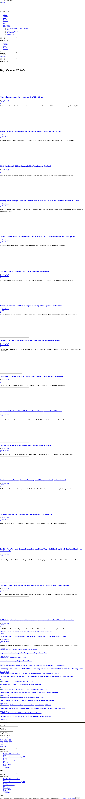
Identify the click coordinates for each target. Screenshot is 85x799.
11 (7, 739)
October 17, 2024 (4, 101)
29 (2, 744)
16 (4, 741)
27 (11, 742)
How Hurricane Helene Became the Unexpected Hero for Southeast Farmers (25, 445)
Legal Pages (6, 26)
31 (6, 744)
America (5, 16)
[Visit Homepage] (3, 2)
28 (1, 744)
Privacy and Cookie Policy (68, 798)
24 (6, 742)
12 (9, 739)
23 (4, 742)
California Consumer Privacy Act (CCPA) (18, 28)
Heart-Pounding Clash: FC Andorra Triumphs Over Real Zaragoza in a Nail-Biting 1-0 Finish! (32, 708)
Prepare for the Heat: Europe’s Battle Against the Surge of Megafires (23, 653)
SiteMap (5, 765)
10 (6, 739)
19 (9, 741)
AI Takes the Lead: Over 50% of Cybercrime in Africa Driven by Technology (26, 716)
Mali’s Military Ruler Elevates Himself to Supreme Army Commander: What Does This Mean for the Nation (37, 620)
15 (2, 741)
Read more (3, 648)
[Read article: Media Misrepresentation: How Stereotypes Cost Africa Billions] (42, 84)
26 (9, 742)
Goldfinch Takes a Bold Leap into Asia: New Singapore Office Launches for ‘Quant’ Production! (33, 480)
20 (11, 741)
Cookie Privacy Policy (12, 31)
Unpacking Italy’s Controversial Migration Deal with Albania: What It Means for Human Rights (33, 636)
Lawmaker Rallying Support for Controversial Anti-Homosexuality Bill (24, 271)
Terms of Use (10, 34)
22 (2, 742)
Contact (5, 23)
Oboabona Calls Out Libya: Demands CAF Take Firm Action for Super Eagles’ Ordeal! (30, 340)
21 (1, 742)
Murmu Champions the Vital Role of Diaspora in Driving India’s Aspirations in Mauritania (31, 306)
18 (7, 741)
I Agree (78, 798)
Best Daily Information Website (11, 754)
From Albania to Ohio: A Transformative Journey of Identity (21, 684)
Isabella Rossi (5, 639)
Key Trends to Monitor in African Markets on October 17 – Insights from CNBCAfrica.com (31, 411)
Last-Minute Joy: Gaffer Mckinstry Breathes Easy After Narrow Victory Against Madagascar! (32, 376)
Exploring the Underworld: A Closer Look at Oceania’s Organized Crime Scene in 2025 (29, 692)
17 (6, 741)
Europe (5, 19)
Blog (4, 755)
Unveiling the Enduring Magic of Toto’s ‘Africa (16, 661)
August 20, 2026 (4, 641)
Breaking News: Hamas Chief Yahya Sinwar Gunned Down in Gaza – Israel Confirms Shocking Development (37, 236)
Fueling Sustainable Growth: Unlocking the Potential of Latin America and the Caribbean (30, 131)
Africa (5, 15)
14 (1, 741)
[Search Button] (16, 37)
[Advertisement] (30, 7)
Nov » (5, 746)
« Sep (1, 746)
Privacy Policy (10, 32)
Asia (4, 18)
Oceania (5, 21)
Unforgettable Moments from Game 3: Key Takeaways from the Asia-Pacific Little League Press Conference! (37, 676)
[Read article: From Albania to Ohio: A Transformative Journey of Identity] (42, 681)
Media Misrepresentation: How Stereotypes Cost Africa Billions (21, 97)
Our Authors (6, 25)
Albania (2, 633)
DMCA (9, 29)
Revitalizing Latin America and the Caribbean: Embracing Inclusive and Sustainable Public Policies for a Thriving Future (41, 669)
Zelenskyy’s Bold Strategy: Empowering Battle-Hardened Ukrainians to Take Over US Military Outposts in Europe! (39, 200)
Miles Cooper (5, 100)
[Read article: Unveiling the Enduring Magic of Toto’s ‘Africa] (42, 657)
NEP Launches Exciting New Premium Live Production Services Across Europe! (27, 700)
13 (11, 739)
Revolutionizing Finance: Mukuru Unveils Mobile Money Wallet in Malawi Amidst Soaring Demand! (34, 585)
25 (7, 742)
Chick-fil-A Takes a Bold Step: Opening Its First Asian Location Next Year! (25, 166)
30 (4, 744)
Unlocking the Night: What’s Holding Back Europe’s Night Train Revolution (26, 514)
